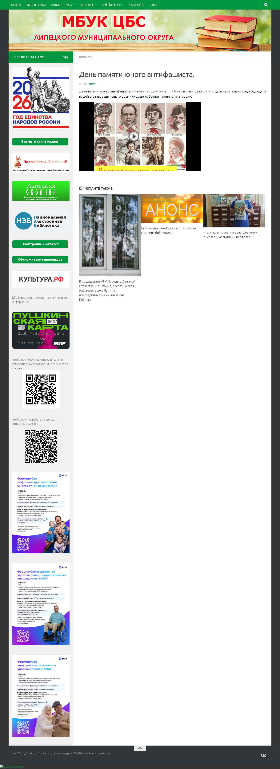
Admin (92, 84)
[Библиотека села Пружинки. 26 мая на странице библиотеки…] (172, 208)
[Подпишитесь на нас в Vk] (65, 57)
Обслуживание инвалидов (40, 259)
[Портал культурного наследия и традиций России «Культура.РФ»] (41, 279)
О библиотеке (111, 4)
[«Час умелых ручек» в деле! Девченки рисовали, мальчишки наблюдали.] (234, 210)
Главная (16, 4)
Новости (86, 57)
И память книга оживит (40, 141)
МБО (69, 4)
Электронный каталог (40, 244)
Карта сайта (136, 4)
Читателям (87, 4)
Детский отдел (36, 4)
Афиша (55, 4)
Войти (154, 4)
